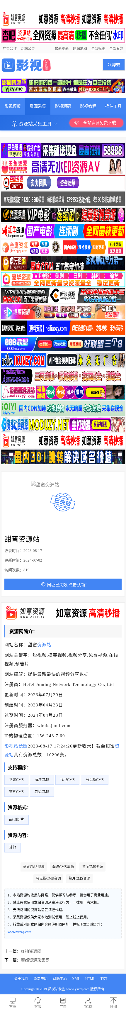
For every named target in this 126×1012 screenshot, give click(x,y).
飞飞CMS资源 (92, 867)
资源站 (44, 645)
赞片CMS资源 (79, 879)
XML (76, 979)
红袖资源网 (31, 951)
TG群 (88, 1007)
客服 (37, 1007)
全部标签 (98, 49)
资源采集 (38, 106)
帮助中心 (60, 979)
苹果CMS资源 (34, 867)
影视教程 (88, 106)
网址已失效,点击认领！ (67, 585)
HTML (90, 979)
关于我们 (21, 979)
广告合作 (10, 49)
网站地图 (80, 49)
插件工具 (113, 106)
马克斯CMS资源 (48, 879)
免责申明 (40, 979)
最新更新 (62, 49)
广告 (63, 1007)
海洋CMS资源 (63, 867)
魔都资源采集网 (35, 960)
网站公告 (28, 49)
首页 (12, 1007)
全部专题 (116, 49)
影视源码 (63, 106)
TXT (104, 979)
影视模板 (12, 106)
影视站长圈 (16, 746)
